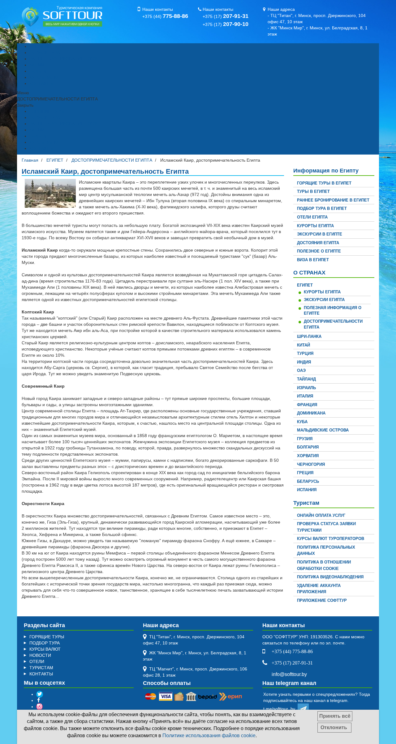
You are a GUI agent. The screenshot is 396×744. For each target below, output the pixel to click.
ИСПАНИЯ (306, 489)
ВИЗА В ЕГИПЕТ (313, 259)
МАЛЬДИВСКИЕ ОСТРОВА (323, 430)
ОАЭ (301, 370)
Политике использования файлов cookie (209, 735)
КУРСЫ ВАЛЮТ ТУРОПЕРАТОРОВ (330, 538)
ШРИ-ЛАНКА (309, 336)
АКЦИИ (36, 64)
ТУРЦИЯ (305, 353)
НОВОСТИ (40, 655)
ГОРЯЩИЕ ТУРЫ (46, 46)
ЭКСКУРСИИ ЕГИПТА (324, 299)
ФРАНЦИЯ (307, 404)
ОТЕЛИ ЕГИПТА (312, 217)
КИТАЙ (303, 345)
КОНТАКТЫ (41, 83)
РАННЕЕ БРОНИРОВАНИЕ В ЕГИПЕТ (333, 200)
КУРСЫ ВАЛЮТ (45, 77)
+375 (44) (165, 16)
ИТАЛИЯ (305, 396)
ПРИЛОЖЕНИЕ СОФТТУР (322, 600)
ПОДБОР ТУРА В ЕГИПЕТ (322, 208)
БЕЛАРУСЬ (308, 481)
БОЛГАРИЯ (308, 447)
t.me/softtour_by (280, 708)
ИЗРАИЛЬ (306, 387)
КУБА (302, 421)
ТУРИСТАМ (41, 667)
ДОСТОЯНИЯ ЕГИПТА (318, 242)
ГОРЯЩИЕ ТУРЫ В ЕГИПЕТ (324, 183)
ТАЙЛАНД (306, 379)
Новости (37, 71)
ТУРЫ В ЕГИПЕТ (313, 191)
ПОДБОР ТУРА (44, 52)
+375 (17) (225, 16)
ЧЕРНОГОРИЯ (311, 464)
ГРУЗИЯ (304, 438)
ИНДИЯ (304, 362)
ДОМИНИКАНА (311, 413)
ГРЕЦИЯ (305, 472)
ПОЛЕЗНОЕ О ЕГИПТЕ (319, 251)
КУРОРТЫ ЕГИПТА (315, 225)
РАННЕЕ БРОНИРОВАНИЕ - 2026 (63, 58)
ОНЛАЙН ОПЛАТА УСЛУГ (321, 515)
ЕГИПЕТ (305, 285)
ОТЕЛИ (36, 661)
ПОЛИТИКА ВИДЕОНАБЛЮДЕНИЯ (330, 577)
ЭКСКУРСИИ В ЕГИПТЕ (319, 234)
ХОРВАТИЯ (308, 455)
